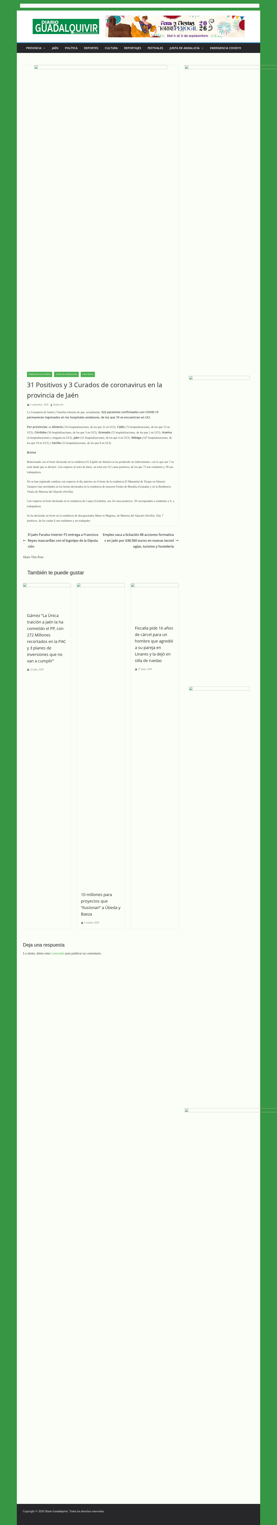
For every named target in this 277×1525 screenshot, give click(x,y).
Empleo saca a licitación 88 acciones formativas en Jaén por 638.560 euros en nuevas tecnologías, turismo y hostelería (138, 540)
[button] (43, 48)
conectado (57, 953)
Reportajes (132, 48)
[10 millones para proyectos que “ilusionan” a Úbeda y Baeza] (101, 586)
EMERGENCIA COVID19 (225, 48)
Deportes (91, 48)
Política (71, 48)
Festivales (155, 48)
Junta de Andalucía (185, 48)
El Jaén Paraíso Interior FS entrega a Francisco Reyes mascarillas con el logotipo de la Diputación (63, 540)
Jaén (55, 48)
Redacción (58, 404)
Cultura (111, 48)
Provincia (33, 48)
